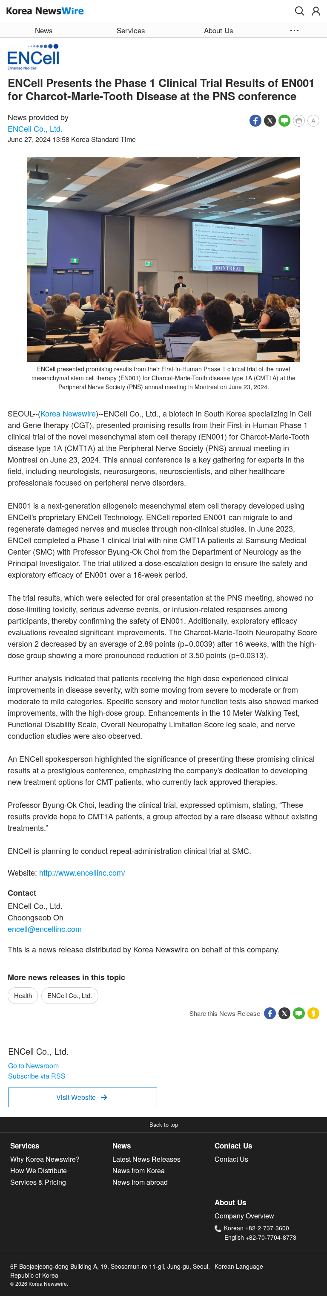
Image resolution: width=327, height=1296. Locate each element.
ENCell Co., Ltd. (35, 128)
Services (24, 1145)
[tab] (61, 1145)
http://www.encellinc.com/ (82, 872)
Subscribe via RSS (37, 1076)
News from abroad (140, 1182)
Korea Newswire (68, 413)
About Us (230, 1202)
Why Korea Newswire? (45, 1159)
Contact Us (233, 1145)
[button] (299, 11)
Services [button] (131, 30)
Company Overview (244, 1216)
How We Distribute (38, 1170)
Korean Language (239, 1266)
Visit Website (81, 1097)
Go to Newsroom (33, 1065)
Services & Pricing (38, 1182)
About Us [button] (218, 30)
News (121, 1145)
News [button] (44, 30)
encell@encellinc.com (45, 928)
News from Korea (138, 1170)
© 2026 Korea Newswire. (39, 1283)
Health (23, 995)
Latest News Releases (146, 1159)
